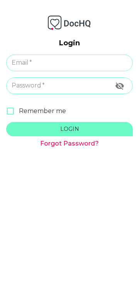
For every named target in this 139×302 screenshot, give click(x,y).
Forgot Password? (69, 143)
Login (69, 128)
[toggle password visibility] (119, 86)
